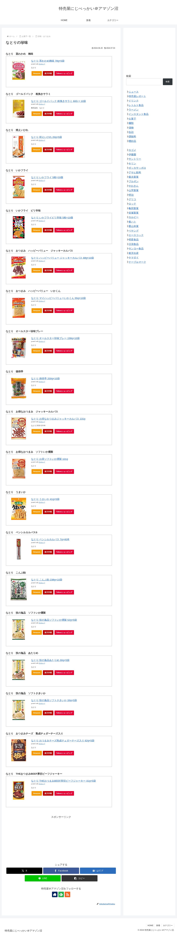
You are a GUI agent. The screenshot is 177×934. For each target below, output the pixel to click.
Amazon (36, 73)
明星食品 (134, 239)
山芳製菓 (134, 190)
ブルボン (134, 181)
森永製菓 (134, 177)
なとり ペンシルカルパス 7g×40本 (50, 539)
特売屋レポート (137, 96)
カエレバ (42, 64)
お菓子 (132, 118)
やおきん (134, 186)
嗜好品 (132, 141)
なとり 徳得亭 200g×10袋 (45, 378)
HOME (150, 925)
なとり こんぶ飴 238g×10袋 (46, 579)
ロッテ (132, 204)
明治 (131, 195)
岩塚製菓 (134, 213)
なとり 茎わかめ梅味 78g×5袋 (47, 60)
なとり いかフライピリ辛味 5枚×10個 (52, 217)
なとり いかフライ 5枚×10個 (47, 177)
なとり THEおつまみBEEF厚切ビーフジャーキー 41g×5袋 (63, 780)
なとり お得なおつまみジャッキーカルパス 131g (58, 418)
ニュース (134, 91)
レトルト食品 (136, 105)
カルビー (134, 217)
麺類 (131, 123)
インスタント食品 (139, 114)
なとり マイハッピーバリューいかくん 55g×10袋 (58, 298)
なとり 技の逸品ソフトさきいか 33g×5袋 (54, 700)
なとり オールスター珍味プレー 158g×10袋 (55, 338)
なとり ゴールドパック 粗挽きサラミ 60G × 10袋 (58, 101)
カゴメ (132, 150)
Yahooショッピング (64, 73)
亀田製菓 (134, 208)
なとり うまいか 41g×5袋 (45, 499)
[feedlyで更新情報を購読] (61, 894)
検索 (128, 76)
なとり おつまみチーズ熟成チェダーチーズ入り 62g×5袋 (62, 740)
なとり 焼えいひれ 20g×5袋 (46, 137)
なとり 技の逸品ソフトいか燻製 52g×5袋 (54, 620)
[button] (79, 878)
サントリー (135, 159)
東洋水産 (134, 253)
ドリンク (134, 100)
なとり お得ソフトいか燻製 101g (49, 459)
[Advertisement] (61, 838)
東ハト (132, 222)
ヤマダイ (134, 257)
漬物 (131, 127)
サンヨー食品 (136, 248)
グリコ (132, 199)
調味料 (132, 136)
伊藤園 (132, 154)
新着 (158, 925)
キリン (132, 163)
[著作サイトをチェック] (55, 894)
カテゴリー (168, 925)
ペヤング (134, 230)
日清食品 (134, 244)
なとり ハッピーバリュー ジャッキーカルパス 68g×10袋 (62, 258)
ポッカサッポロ (137, 168)
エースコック (136, 235)
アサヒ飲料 (135, 172)
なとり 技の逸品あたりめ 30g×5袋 (50, 660)
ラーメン (134, 109)
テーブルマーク (137, 262)
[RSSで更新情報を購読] (67, 894)
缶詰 (131, 132)
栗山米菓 (134, 226)
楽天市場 (48, 73)
